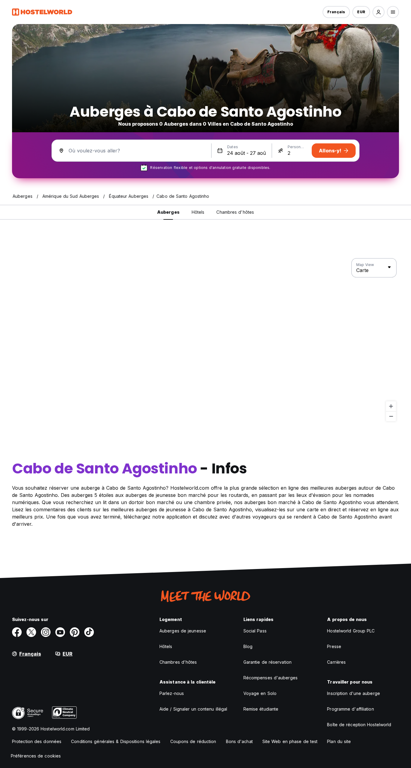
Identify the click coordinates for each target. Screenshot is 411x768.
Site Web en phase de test (290, 741)
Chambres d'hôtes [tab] (235, 212)
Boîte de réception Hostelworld (359, 724)
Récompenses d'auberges (270, 677)
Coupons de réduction (193, 741)
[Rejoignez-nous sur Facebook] (17, 632)
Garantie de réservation (267, 662)
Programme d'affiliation (350, 708)
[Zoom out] (391, 416)
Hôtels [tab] (198, 212)
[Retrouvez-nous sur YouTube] (60, 632)
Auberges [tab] (168, 212)
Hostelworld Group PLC (351, 630)
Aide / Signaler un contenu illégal (193, 708)
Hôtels (165, 646)
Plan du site (339, 741)
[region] (205, 340)
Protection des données (36, 741)
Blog (247, 646)
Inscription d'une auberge (353, 693)
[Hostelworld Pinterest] (74, 632)
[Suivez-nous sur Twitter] (31, 632)
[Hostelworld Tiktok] (89, 632)
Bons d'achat (239, 741)
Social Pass (255, 630)
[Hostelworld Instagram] (46, 632)
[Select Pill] (378, 12)
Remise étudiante (261, 708)
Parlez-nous (171, 693)
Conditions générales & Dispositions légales (115, 741)
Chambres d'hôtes (178, 662)
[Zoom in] (391, 406)
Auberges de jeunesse (182, 630)
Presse (334, 646)
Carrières (336, 662)
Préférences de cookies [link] (36, 755)
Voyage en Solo (260, 693)
